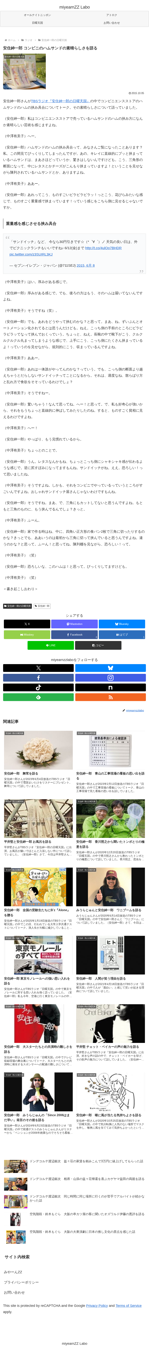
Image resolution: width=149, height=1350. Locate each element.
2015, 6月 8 (86, 265)
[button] (98, 645)
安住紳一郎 (43, 606)
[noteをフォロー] (110, 687)
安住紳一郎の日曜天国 (19, 606)
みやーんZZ (13, 1272)
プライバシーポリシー (21, 1282)
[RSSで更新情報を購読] (110, 697)
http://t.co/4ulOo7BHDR (103, 248)
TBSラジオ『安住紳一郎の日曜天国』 (60, 101)
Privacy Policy (97, 1306)
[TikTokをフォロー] (38, 687)
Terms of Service (129, 1306)
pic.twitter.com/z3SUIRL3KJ (31, 254)
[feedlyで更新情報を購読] (38, 697)
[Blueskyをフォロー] (110, 668)
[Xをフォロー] (38, 668)
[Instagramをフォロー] (110, 678)
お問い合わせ (14, 1292)
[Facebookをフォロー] (38, 678)
